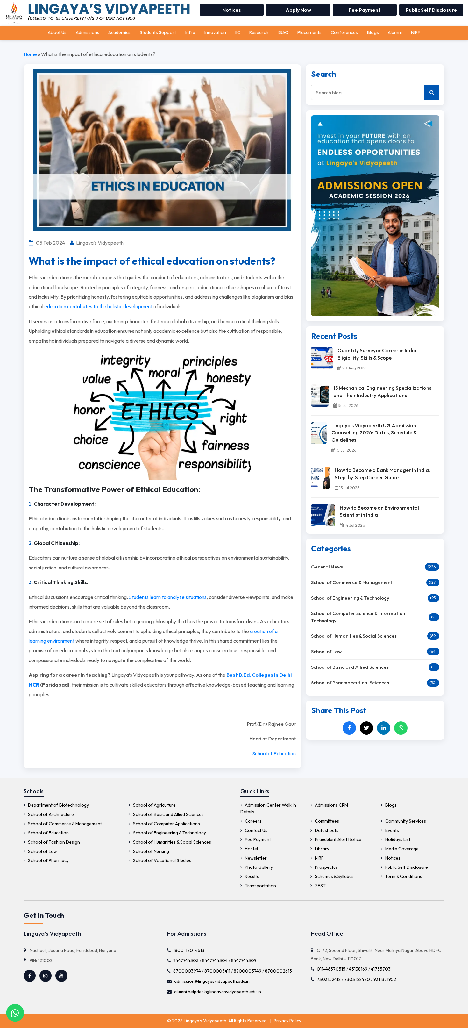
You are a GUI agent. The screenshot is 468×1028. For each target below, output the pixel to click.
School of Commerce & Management (351, 582)
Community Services (405, 821)
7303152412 (328, 979)
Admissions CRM (331, 805)
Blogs (373, 32)
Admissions (87, 32)
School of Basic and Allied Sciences (350, 667)
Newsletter (255, 858)
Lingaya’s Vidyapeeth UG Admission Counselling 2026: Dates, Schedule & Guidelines (373, 432)
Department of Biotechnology (58, 805)
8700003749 (247, 971)
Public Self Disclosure (431, 10)
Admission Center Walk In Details (268, 808)
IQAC (283, 32)
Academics (119, 32)
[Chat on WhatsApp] (15, 1012)
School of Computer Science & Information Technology (358, 617)
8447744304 (215, 960)
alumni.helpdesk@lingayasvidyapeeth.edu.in (217, 992)
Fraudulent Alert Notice (337, 839)
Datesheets (326, 830)
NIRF (415, 32)
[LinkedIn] (383, 728)
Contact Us (255, 830)
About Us (57, 32)
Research (258, 32)
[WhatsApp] (401, 728)
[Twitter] (366, 728)
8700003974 (187, 971)
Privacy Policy (287, 1021)
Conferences (344, 32)
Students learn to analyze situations (168, 597)
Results (251, 876)
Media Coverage (401, 849)
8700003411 (217, 971)
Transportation (260, 886)
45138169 (358, 969)
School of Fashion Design (53, 842)
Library (321, 849)
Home (30, 54)
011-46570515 (330, 969)
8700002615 (278, 971)
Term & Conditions (403, 876)
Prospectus (326, 867)
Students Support (158, 32)
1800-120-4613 (188, 950)
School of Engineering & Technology (350, 598)
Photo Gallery (258, 867)
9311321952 (384, 979)
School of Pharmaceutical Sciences (350, 683)
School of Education (274, 753)
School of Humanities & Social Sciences (354, 636)
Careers (253, 821)
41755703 (380, 969)
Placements (309, 32)
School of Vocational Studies (161, 860)
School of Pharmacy (48, 860)
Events (391, 830)
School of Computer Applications (166, 823)
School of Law (326, 651)
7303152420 (357, 979)
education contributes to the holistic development (98, 306)
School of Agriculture (154, 805)
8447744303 (186, 960)
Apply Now (298, 10)
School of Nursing (150, 851)
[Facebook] (349, 728)
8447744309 (244, 960)
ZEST (320, 886)
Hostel (251, 849)
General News (327, 567)
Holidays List (397, 839)
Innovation (215, 32)
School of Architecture (50, 814)
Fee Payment (365, 10)
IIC (237, 32)
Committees (326, 821)
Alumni (395, 32)
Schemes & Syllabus (334, 876)
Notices (231, 10)
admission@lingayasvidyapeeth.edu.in (212, 981)
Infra (190, 32)
